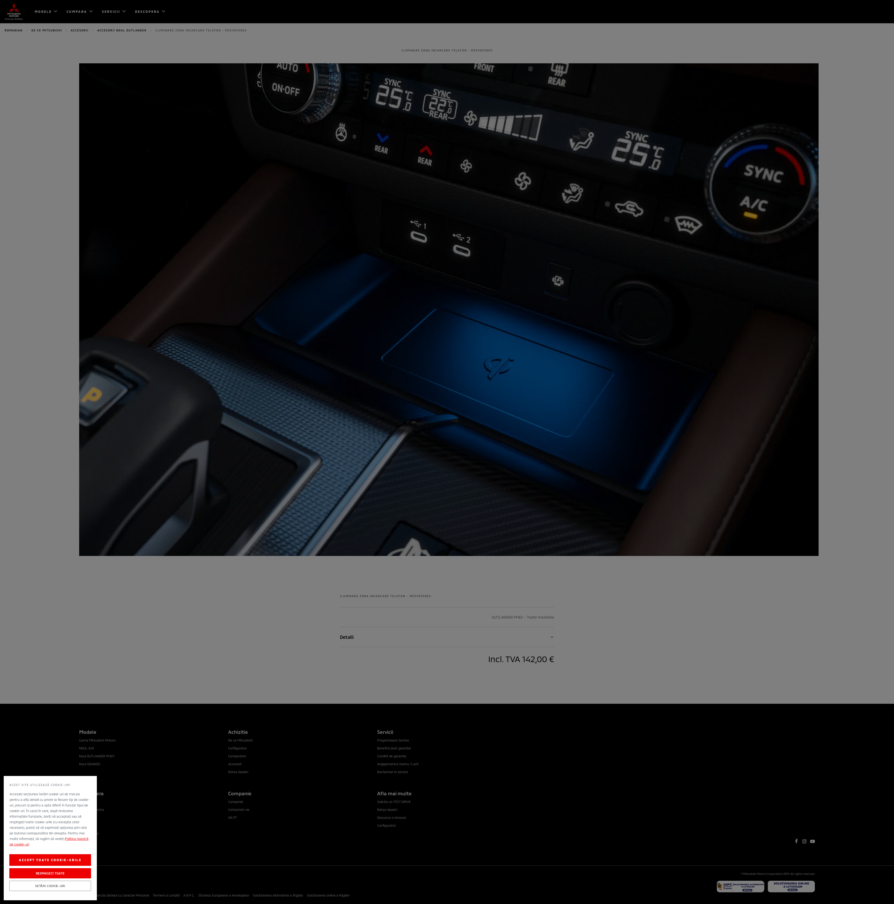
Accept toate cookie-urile (50, 860)
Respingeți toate (50, 873)
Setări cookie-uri (50, 886)
